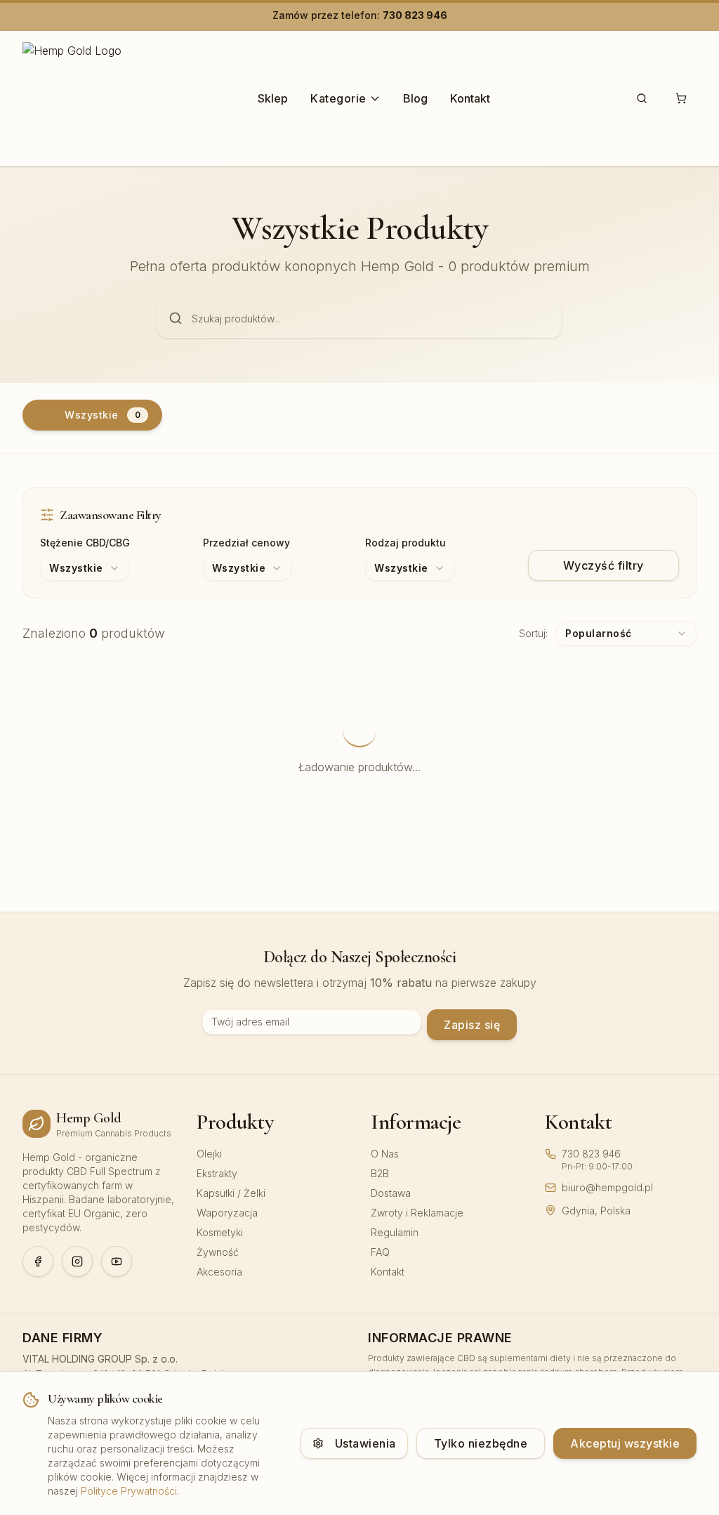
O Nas (385, 1154)
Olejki (209, 1154)
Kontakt (470, 98)
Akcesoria (219, 1272)
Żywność (218, 1252)
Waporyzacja (227, 1213)
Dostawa (391, 1193)
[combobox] (84, 568)
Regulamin (394, 1232)
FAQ (380, 1252)
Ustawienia (365, 1443)
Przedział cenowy (246, 543)
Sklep (273, 98)
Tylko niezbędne (481, 1443)
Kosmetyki (220, 1232)
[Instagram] (77, 1261)
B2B (380, 1173)
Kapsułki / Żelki (231, 1193)
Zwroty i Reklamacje (417, 1213)
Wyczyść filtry (603, 565)
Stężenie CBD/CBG (85, 543)
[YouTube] (116, 1261)
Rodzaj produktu (405, 543)
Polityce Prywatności (129, 1491)
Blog (415, 98)
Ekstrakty (217, 1173)
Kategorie (338, 98)
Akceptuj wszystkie (625, 1443)
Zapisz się (472, 1025)
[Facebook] (37, 1261)
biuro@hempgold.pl (607, 1187)
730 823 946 (415, 15)
